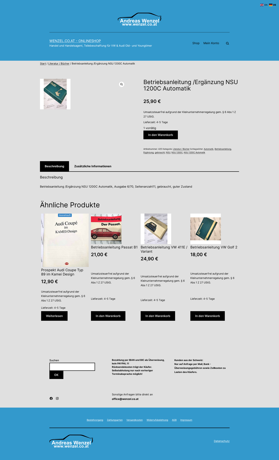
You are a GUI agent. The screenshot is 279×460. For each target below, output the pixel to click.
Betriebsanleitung (223, 149)
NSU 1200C (177, 152)
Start (43, 63)
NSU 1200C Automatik (194, 152)
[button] (121, 84)
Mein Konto (211, 43)
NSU (168, 152)
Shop (196, 43)
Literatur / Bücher (58, 63)
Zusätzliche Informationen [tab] (92, 166)
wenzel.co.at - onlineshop (75, 41)
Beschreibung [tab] (54, 166)
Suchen (54, 360)
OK (56, 375)
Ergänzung (148, 152)
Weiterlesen (54, 316)
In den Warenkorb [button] (108, 316)
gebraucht (160, 152)
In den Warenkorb (160, 135)
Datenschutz (222, 441)
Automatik (208, 149)
